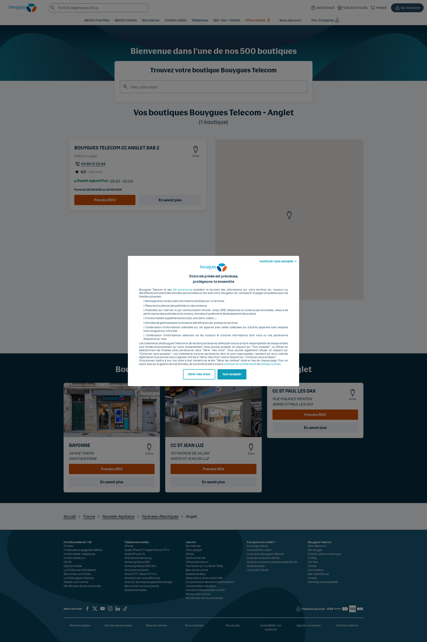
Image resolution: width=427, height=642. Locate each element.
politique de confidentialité (240, 364)
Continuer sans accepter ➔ (278, 261)
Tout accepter (232, 374)
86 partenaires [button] (182, 289)
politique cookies (270, 364)
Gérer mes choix (199, 374)
